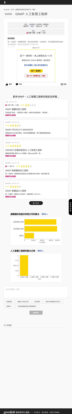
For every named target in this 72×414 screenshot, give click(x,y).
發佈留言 (36, 313)
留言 (20, 84)
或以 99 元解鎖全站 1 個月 (36, 76)
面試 (33, 9)
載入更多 (36, 203)
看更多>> (45, 214)
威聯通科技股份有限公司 (23, 9)
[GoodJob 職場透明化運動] (5, 2)
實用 (10, 84)
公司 (12, 9)
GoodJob (6, 9)
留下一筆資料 (36, 71)
